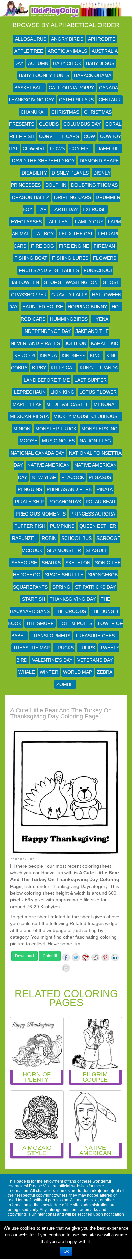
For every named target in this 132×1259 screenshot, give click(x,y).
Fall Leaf (58, 221)
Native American (48, 465)
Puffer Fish (29, 526)
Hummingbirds (69, 319)
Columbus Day (82, 124)
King (96, 355)
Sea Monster (64, 550)
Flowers (104, 258)
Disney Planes (70, 173)
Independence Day (47, 331)
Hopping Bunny (87, 307)
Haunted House (42, 307)
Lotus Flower (98, 392)
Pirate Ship (29, 501)
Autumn (38, 63)
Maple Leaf (27, 404)
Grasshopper (29, 294)
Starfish (33, 599)
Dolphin (55, 185)
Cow (89, 136)
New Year (44, 477)
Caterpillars (76, 99)
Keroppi (24, 355)
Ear (42, 209)
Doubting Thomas (94, 185)
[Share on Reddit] (95, 957)
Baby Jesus (100, 63)
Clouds (49, 124)
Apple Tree (28, 51)
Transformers (50, 635)
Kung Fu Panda (99, 367)
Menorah (106, 404)
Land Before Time (47, 380)
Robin (49, 538)
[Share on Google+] (86, 957)
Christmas (65, 112)
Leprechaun (30, 392)
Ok (66, 1251)
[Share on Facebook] (66, 957)
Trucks (64, 647)
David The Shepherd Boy (43, 160)
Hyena (100, 319)
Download (24, 956)
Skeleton (77, 562)
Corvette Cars (59, 136)
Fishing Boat (30, 258)
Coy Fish (80, 148)
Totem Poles (75, 623)
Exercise (94, 209)
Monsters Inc (99, 428)
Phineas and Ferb (69, 489)
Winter (49, 672)
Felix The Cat (76, 233)
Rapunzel (24, 538)
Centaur (109, 99)
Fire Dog (42, 246)
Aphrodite (101, 39)
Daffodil (108, 148)
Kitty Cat (63, 367)
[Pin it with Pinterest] (105, 957)
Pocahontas (64, 501)
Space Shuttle (64, 574)
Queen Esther (97, 526)
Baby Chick (67, 63)
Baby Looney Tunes (44, 75)
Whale (26, 672)
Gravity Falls (69, 294)
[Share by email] (66, 968)
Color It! (50, 956)
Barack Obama (92, 75)
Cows (57, 148)
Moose (28, 440)
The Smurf (40, 623)
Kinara (48, 355)
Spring (61, 587)
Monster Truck (55, 428)
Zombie (65, 684)
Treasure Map (31, 647)
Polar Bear (100, 501)
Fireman (104, 246)
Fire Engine (74, 246)
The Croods (70, 611)
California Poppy (71, 87)
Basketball (29, 87)
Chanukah (34, 112)
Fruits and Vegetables (49, 270)
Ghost (111, 282)
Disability (34, 173)
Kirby (39, 367)
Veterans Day (95, 660)
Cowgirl (34, 148)
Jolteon (75, 343)
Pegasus (100, 477)
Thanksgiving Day (73, 599)
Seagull (96, 550)
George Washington (71, 282)
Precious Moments (41, 514)
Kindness (73, 355)
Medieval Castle (67, 404)
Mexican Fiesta (29, 416)
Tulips (87, 647)
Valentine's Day (52, 660)
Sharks (51, 562)
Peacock (72, 477)
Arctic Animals (67, 51)
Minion (21, 428)
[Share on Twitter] (76, 957)
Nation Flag (95, 440)
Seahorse (24, 562)
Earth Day (64, 209)
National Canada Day (37, 453)
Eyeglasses (26, 221)
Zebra (104, 672)
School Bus (76, 538)
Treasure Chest (96, 635)
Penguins (30, 489)
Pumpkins (62, 526)
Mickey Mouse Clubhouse (86, 416)
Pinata (104, 489)
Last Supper (90, 380)
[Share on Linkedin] (115, 957)
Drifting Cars (72, 197)
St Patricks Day (95, 587)
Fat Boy (44, 233)
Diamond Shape (99, 160)
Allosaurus (30, 39)
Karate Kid (104, 343)
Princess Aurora (92, 514)
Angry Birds (67, 39)
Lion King (62, 392)
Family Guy (89, 221)
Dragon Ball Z (30, 197)
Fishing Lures (70, 258)
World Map (77, 672)
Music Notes (58, 440)
